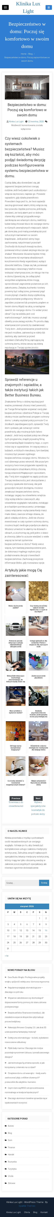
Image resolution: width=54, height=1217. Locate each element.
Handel (11, 1154)
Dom (10, 1140)
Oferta (27, 1212)
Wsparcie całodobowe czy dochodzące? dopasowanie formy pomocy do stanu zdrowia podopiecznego (25, 1002)
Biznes (11, 1126)
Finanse (11, 1147)
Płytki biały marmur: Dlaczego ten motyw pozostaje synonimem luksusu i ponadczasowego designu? (27, 1052)
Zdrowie (11, 1183)
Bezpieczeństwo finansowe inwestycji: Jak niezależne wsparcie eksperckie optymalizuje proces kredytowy (25, 1017)
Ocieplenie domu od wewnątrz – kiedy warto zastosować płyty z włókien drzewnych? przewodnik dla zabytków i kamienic (25, 1077)
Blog (10, 1133)
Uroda (10, 1176)
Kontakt (44, 1212)
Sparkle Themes (27, 1205)
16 (46, 930)
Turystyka (12, 1169)
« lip (6, 955)
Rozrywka (12, 1162)
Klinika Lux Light (16, 121)
